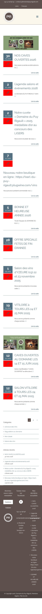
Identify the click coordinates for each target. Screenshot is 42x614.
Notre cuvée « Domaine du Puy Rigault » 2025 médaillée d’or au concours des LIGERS (34, 538)
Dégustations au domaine (13, 431)
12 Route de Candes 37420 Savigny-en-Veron (21, 528)
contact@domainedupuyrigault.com (27, 2)
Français (24, 6)
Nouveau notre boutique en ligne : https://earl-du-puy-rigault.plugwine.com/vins (34, 562)
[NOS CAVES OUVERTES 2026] (21, 43)
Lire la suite (34, 73)
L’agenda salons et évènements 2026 (17, 461)
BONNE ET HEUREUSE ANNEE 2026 (22, 211)
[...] (16, 67)
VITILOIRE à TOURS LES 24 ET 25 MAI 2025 (25, 309)
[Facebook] (21, 502)
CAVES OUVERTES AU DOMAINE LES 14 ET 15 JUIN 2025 (26, 359)
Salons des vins (10, 441)
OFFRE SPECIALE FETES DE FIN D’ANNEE (25, 244)
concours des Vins (11, 427)
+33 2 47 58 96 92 (9, 2)
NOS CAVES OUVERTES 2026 (15, 454)
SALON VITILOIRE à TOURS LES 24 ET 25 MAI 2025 (25, 392)
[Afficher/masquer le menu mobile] (37, 16)
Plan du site (23, 596)
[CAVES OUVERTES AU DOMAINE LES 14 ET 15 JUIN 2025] (21, 342)
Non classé (8, 436)
